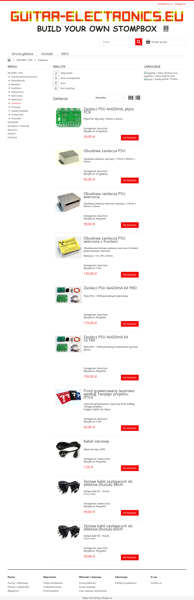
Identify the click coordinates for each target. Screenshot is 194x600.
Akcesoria (12, 129)
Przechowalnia (51, 590)
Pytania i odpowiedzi (18, 586)
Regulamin (13, 590)
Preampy (15, 107)
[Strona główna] (97, 22)
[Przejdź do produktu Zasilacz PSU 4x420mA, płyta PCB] (68, 117)
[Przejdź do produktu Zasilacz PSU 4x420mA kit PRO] (68, 294)
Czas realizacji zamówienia (93, 590)
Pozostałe (16, 118)
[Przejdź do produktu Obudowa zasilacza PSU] (68, 157)
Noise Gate (16, 95)
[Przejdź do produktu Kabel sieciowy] (68, 449)
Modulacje (16, 99)
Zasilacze (16, 103)
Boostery (15, 84)
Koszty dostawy (87, 586)
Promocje (12, 137)
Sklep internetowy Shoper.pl (97, 597)
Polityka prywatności (126, 582)
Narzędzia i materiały (18, 126)
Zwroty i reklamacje (18, 582)
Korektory (16, 88)
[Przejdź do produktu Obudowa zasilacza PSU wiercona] (68, 202)
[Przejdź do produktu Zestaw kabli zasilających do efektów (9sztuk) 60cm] (68, 532)
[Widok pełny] (137, 97)
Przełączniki (17, 114)
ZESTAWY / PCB (15, 73)
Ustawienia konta (52, 586)
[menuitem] (22, 54)
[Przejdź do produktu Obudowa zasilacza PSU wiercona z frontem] (68, 247)
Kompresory (17, 91)
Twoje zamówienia (53, 582)
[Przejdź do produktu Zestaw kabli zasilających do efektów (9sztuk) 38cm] (68, 488)
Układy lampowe (19, 110)
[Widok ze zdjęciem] (130, 97)
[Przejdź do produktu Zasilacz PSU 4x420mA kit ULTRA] (68, 343)
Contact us (156, 582)
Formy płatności (87, 582)
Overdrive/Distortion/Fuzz (24, 76)
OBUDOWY (13, 122)
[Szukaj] (138, 41)
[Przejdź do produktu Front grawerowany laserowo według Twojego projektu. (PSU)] (68, 397)
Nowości (12, 133)
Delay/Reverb (18, 80)
